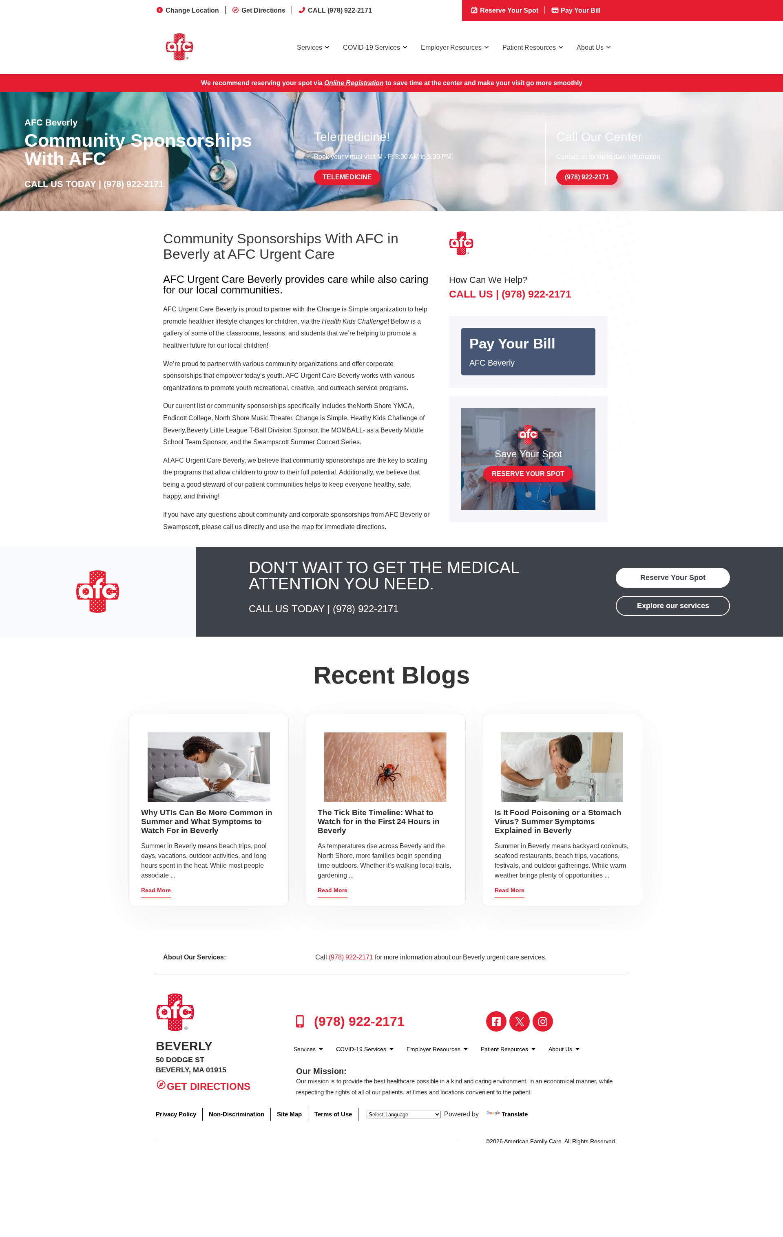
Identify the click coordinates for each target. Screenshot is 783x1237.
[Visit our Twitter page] (519, 1021)
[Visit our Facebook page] (496, 1021)
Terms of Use (333, 1114)
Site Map (289, 1114)
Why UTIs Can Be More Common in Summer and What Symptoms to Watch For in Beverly (206, 821)
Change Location (192, 10)
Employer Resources (451, 47)
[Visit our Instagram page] (543, 1021)
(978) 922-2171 (134, 184)
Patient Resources (529, 47)
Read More (156, 890)
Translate (515, 1114)
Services (309, 47)
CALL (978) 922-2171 (340, 10)
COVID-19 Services (371, 47)
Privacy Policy (176, 1114)
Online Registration (354, 82)
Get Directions (263, 10)
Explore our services (673, 606)
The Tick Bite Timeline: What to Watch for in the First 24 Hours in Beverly (379, 821)
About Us (590, 47)
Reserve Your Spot (508, 10)
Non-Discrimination (236, 1114)
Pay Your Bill (579, 10)
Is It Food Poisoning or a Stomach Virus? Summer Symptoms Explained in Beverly (558, 821)
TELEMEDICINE (347, 177)
